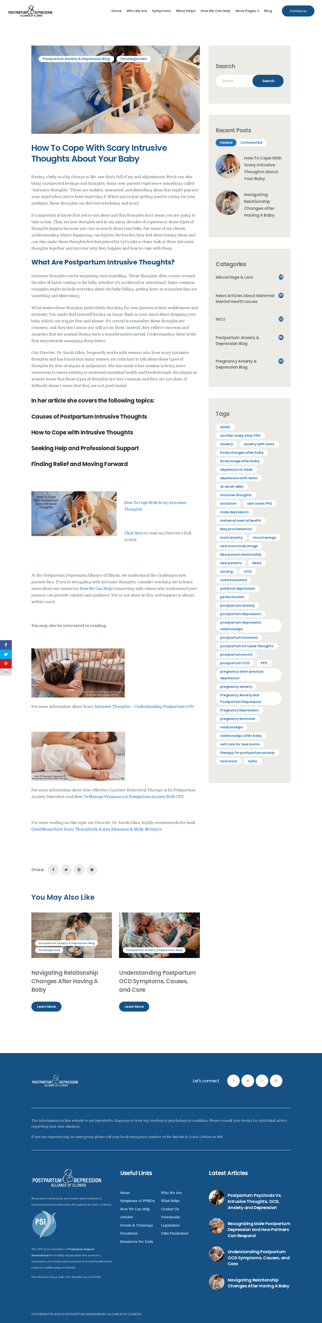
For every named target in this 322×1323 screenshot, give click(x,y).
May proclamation (236, 529)
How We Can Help (96, 589)
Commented (251, 142)
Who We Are (171, 1193)
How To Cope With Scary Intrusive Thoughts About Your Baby (263, 168)
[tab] (226, 142)
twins (252, 761)
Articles (126, 1217)
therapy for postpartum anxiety (247, 752)
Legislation (170, 1225)
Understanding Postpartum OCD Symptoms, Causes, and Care (157, 981)
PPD (264, 663)
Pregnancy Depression (239, 710)
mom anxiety (231, 537)
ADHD (225, 427)
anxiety (226, 444)
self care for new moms (240, 744)
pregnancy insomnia (237, 718)
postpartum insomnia (239, 637)
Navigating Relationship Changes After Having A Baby (64, 981)
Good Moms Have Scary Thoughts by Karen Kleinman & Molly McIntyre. (97, 829)
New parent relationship (240, 554)
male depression (234, 512)
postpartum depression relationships (240, 625)
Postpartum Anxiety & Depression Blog (76, 58)
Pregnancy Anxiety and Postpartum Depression (240, 698)
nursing (226, 571)
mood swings (264, 537)
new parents (230, 563)
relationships (231, 727)
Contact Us (170, 1209)
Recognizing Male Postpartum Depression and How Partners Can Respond (259, 1230)
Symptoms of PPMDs (137, 1201)
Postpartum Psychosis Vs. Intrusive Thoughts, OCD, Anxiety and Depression (254, 1201)
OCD (248, 571)
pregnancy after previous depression (242, 674)
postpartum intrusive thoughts (246, 646)
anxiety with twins (259, 444)
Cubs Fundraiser (175, 1233)
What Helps (170, 1201)
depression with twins (238, 478)
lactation (228, 503)
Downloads (170, 1217)
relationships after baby (241, 735)
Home (125, 1193)
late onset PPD (259, 503)
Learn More (46, 1006)
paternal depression (237, 588)
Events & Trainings (136, 1225)
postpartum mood (236, 654)
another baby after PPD (240, 435)
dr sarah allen (232, 486)
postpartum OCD (235, 663)
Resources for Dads (136, 1241)
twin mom (228, 761)
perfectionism (232, 597)
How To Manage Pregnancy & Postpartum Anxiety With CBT (128, 797)
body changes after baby (241, 452)
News (256, 563)
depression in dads (236, 469)
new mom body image (239, 546)
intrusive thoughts (236, 495)
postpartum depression (240, 614)
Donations (129, 1233)
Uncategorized (133, 58)
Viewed (226, 142)
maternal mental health (240, 520)
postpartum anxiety (237, 605)
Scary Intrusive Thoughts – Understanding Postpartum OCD (138, 707)
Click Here (133, 533)
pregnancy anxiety (236, 686)
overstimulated (233, 580)
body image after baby (240, 461)
